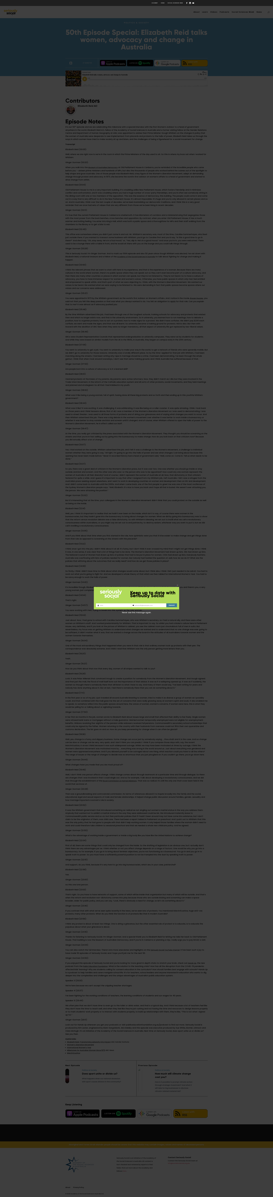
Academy (155, 3)
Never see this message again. (136, 612)
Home (163, 3)
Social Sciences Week (175, 3)
